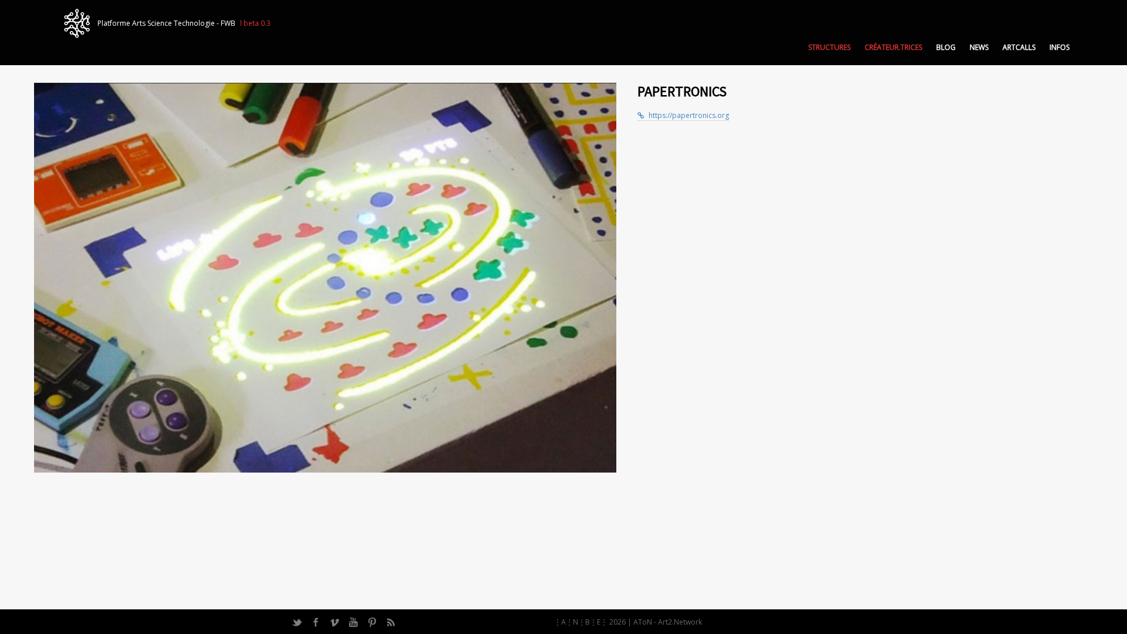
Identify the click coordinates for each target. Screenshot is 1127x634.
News (979, 47)
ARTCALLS (1019, 47)
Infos (1059, 47)
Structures (829, 47)
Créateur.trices (893, 47)
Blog (946, 47)
